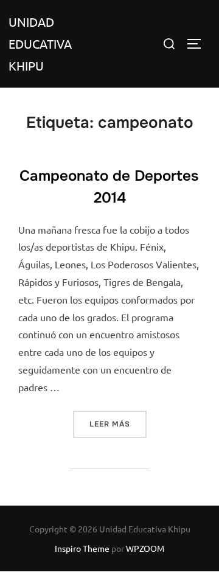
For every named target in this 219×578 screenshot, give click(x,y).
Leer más (118, 424)
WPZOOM (145, 548)
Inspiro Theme (82, 548)
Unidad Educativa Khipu (40, 43)
